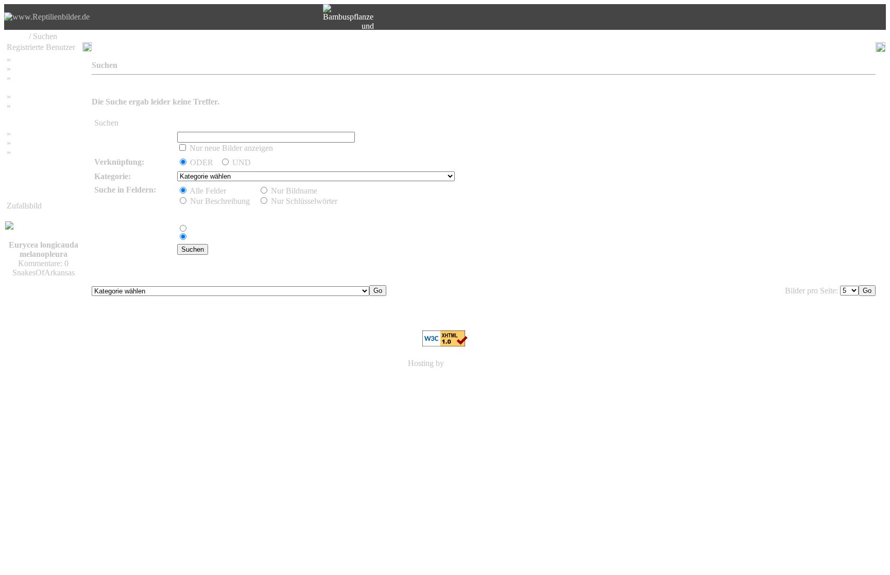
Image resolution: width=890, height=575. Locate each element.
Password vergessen (45, 78)
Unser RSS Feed (40, 152)
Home (17, 36)
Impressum (30, 96)
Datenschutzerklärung (42, 115)
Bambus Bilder (37, 133)
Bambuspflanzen (40, 142)
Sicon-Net (463, 363)
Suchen (25, 68)
